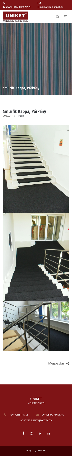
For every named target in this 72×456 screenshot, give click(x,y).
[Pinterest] (40, 433)
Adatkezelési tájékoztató (36, 420)
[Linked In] (48, 433)
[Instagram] (31, 433)
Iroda (21, 115)
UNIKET (36, 399)
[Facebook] (23, 433)
